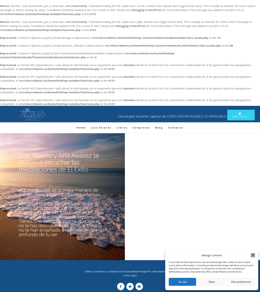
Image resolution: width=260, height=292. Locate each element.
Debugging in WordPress (146, 10)
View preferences (241, 281)
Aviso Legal (130, 275)
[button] (253, 255)
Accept (182, 281)
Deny (212, 281)
